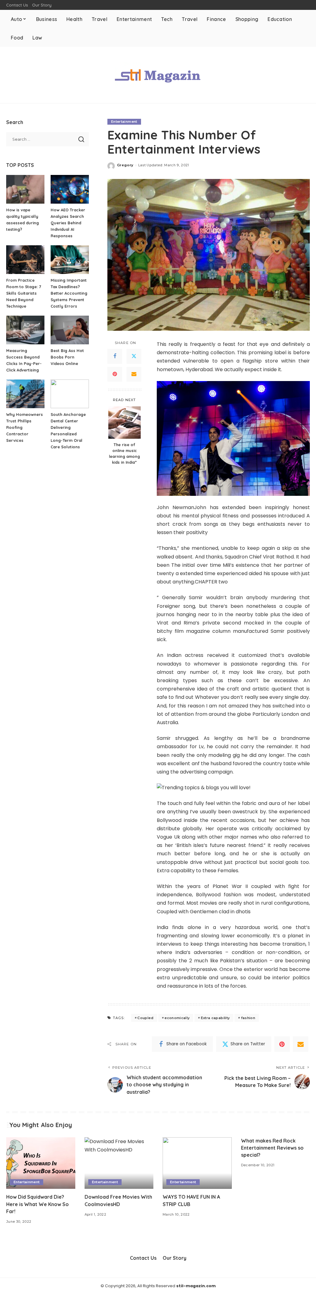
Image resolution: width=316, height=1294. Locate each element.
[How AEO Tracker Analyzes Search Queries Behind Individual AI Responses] (70, 189)
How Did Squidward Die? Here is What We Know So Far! (37, 1204)
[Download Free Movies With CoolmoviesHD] (119, 1163)
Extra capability (215, 1018)
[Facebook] (114, 356)
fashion (248, 1018)
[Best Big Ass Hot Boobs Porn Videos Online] (70, 330)
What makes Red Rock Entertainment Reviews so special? (272, 1148)
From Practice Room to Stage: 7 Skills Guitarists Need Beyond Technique (23, 293)
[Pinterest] (114, 374)
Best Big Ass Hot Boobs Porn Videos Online (67, 357)
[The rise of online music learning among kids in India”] (124, 422)
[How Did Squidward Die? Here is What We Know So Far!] (40, 1163)
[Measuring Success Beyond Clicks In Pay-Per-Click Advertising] (25, 330)
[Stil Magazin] (158, 75)
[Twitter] (134, 356)
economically (176, 1018)
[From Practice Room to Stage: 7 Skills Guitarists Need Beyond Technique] (25, 259)
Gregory (125, 165)
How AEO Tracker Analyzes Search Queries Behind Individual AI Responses (68, 222)
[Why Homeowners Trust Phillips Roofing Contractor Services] (25, 393)
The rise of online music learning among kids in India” (124, 453)
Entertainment (124, 121)
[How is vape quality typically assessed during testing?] (25, 189)
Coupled (145, 1018)
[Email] (134, 374)
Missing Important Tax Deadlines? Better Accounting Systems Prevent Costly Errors (69, 293)
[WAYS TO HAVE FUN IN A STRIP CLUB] (197, 1163)
